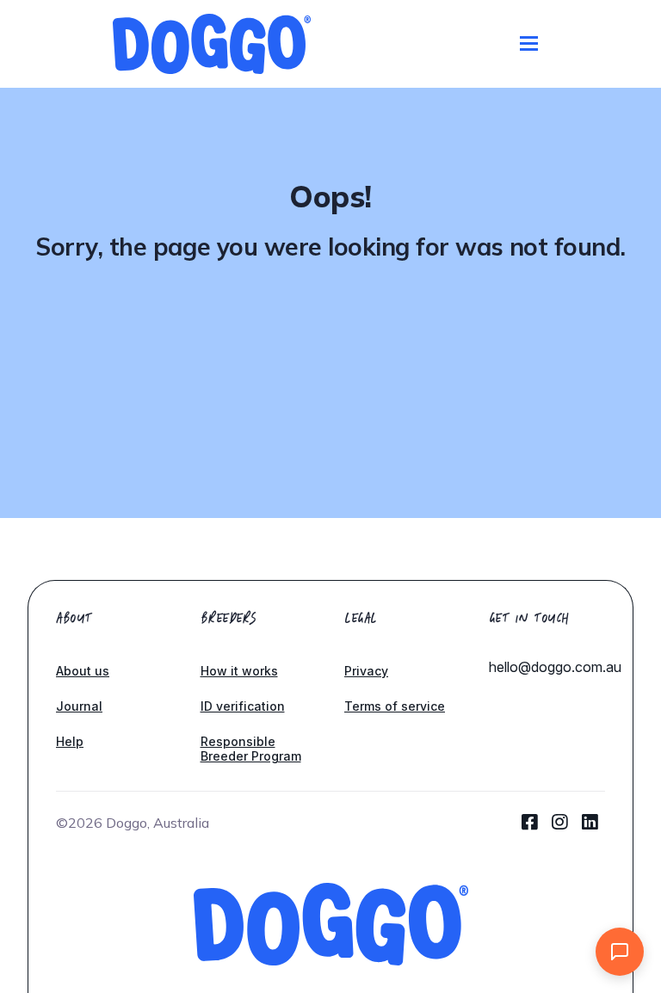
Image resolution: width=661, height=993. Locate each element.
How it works (239, 670)
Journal (79, 706)
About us (82, 670)
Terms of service (394, 706)
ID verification (243, 706)
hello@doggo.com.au (555, 666)
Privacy (366, 670)
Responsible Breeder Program (251, 748)
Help (69, 741)
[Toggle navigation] (529, 43)
